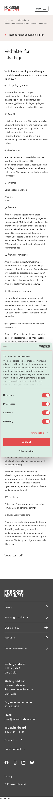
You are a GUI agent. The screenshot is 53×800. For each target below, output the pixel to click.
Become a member (16, 648)
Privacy (8, 776)
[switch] (46, 404)
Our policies (12, 627)
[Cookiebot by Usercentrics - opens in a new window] (38, 346)
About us (10, 638)
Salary (8, 607)
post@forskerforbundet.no (20, 719)
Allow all (26, 442)
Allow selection (26, 451)
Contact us (11, 740)
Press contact (13, 749)
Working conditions (16, 617)
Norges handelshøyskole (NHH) (26, 34)
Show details (37, 433)
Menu (38, 8)
